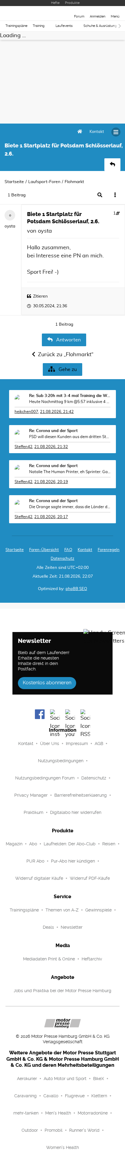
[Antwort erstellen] (112, 164)
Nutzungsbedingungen (60, 760)
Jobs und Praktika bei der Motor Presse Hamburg (62, 990)
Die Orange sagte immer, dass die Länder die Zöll (69, 507)
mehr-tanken (26, 1113)
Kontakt (25, 743)
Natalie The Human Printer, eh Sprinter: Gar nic (69, 472)
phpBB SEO (76, 589)
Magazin (14, 843)
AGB (99, 743)
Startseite (14, 181)
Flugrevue (75, 1095)
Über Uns (49, 743)
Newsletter (72, 927)
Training (39, 25)
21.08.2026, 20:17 (51, 517)
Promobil (53, 1130)
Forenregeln (109, 550)
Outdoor (30, 1130)
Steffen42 (23, 447)
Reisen (108, 843)
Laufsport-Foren (44, 181)
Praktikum (33, 812)
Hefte (55, 3)
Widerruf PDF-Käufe (90, 878)
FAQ (68, 550)
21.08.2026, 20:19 (51, 482)
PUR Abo (35, 861)
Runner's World (84, 1130)
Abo (33, 843)
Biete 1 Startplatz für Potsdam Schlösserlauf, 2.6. (63, 217)
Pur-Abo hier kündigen (73, 861)
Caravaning (25, 1095)
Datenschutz (62, 559)
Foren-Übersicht (44, 550)
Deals (48, 927)
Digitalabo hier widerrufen (75, 812)
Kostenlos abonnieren (47, 683)
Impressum (77, 743)
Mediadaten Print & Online (49, 958)
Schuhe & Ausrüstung (100, 25)
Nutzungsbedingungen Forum (45, 778)
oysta (10, 226)
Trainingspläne (16, 25)
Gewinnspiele (98, 910)
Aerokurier (27, 1078)
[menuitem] (97, 132)
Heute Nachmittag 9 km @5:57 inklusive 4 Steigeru (69, 402)
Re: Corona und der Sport (53, 431)
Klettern (99, 1095)
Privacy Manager (31, 795)
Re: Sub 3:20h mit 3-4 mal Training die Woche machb (69, 396)
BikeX (98, 1078)
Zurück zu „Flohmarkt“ (65, 354)
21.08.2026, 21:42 (57, 412)
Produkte (72, 3)
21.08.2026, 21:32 (51, 447)
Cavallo (50, 1095)
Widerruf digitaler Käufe (39, 878)
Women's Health (62, 1147)
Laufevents (64, 25)
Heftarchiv (92, 958)
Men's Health (58, 1113)
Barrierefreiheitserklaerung (80, 795)
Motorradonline (93, 1113)
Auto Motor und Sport (65, 1078)
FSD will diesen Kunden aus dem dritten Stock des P (69, 437)
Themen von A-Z (62, 910)
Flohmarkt (74, 181)
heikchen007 (26, 412)
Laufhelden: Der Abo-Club (70, 843)
